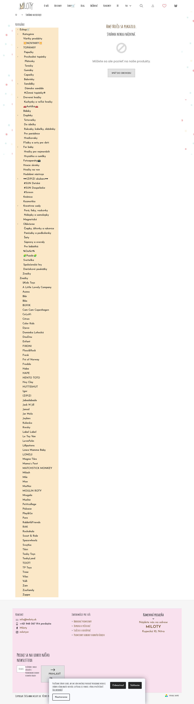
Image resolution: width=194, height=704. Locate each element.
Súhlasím (135, 685)
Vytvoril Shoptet (174, 695)
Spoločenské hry (32, 265)
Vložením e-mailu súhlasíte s (32, 671)
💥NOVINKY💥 (32, 43)
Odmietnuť (118, 685)
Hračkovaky (30, 138)
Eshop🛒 (25, 29)
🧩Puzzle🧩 (30, 256)
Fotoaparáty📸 (32, 161)
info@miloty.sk (28, 619)
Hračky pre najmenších (37, 152)
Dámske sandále (34, 88)
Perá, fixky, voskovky (36, 210)
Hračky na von (31, 170)
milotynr (24, 632)
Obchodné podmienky (83, 621)
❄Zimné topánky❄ (35, 93)
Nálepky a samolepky (36, 215)
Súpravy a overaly (34, 242)
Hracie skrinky (31, 165)
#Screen (28, 192)
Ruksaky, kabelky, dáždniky (39, 129)
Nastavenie (61, 697)
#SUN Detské (32, 183)
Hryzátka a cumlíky (35, 156)
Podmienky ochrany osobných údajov (89, 635)
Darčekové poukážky (35, 269)
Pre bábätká (31, 246)
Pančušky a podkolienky (37, 233)
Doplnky (28, 115)
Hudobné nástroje (33, 174)
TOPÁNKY (29, 48)
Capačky (29, 75)
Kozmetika (29, 201)
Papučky (28, 52)
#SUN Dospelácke (34, 188)
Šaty (26, 237)
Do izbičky (30, 124)
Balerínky (29, 79)
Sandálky (29, 84)
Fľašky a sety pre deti (36, 143)
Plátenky (30, 61)
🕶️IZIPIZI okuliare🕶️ (35, 179)
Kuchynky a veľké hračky (38, 102)
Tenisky (29, 66)
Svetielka (28, 260)
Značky (27, 274)
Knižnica (27, 197)
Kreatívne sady (32, 206)
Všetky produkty (32, 38)
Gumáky (28, 70)
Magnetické (30, 219)
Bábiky (27, 111)
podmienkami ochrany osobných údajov (32, 674)
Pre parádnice (32, 134)
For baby (28, 147)
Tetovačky (30, 120)
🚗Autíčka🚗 (30, 106)
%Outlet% (29, 251)
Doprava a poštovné (82, 626)
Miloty (23, 628)
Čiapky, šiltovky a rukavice (39, 228)
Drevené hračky (32, 97)
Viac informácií (57, 689)
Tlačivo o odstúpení (82, 630)
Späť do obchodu (121, 73)
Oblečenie (29, 224)
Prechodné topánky (35, 57)
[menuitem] (46, 5)
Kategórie (28, 34)
